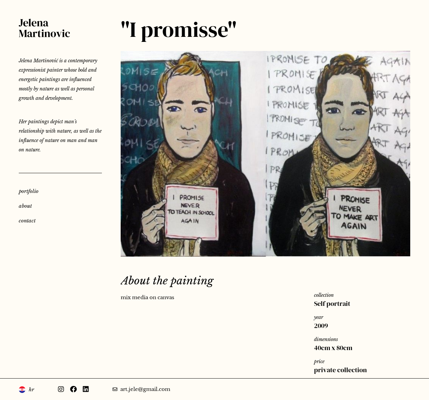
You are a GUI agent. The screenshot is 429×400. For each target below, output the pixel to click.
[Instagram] (61, 389)
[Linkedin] (85, 389)
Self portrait (332, 303)
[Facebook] (73, 389)
